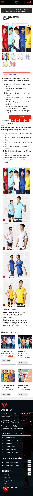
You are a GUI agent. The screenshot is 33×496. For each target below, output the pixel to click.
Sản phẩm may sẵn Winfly (12, 10)
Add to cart (20, 117)
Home (3, 10)
